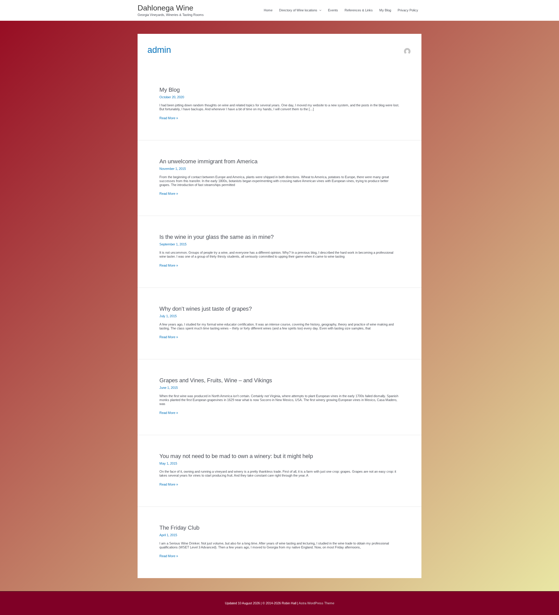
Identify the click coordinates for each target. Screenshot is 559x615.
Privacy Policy (408, 10)
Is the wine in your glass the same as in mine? (216, 237)
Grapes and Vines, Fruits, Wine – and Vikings (215, 380)
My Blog (385, 10)
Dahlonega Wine (165, 7)
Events (333, 10)
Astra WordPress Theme (316, 603)
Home (268, 10)
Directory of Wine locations (298, 10)
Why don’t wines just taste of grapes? (205, 308)
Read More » (168, 118)
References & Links (359, 10)
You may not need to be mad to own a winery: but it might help (236, 456)
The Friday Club (179, 527)
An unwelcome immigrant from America (208, 161)
